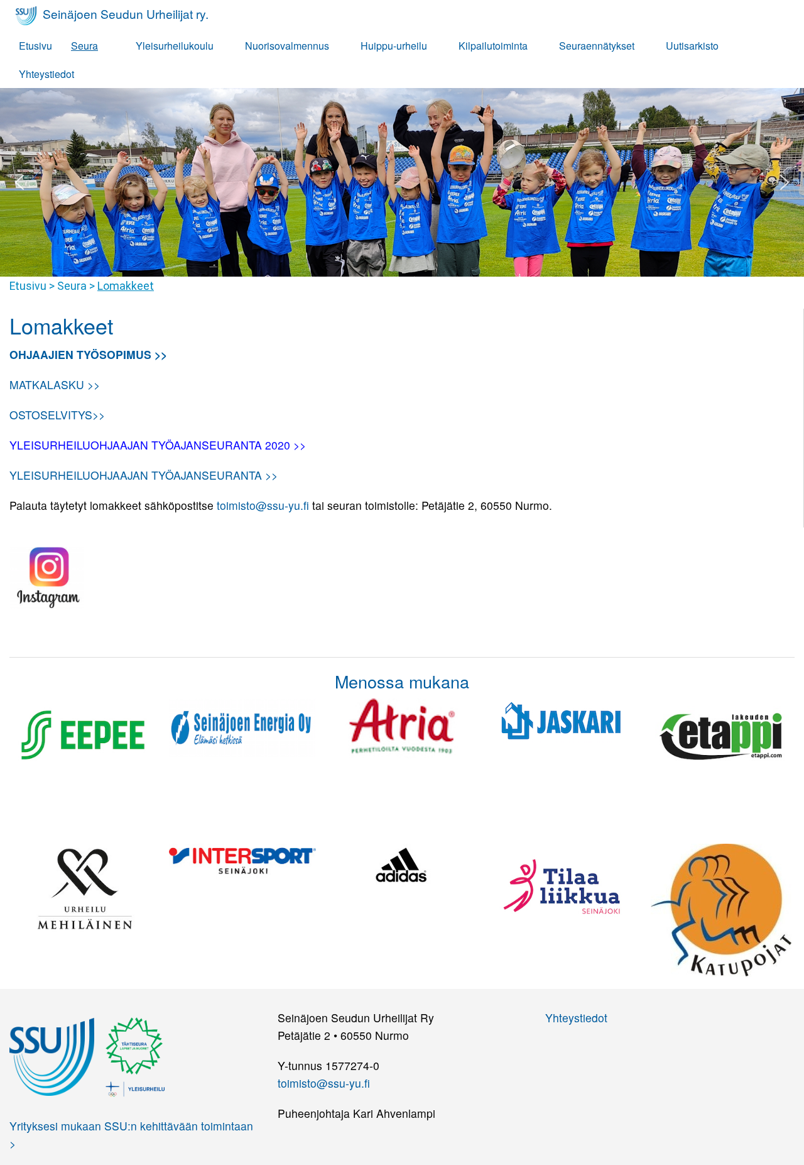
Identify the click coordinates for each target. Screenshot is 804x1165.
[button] (19, 182)
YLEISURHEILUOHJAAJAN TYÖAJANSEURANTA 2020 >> (157, 445)
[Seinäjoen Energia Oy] (242, 726)
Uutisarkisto (692, 45)
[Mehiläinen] (82, 886)
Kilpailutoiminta (493, 45)
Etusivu (35, 45)
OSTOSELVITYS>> (57, 414)
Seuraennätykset (596, 45)
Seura (84, 45)
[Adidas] (402, 863)
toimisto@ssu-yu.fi (263, 505)
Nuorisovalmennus (287, 45)
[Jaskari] (561, 719)
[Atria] (402, 726)
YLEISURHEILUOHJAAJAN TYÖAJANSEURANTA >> (143, 475)
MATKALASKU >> (54, 384)
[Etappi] (721, 734)
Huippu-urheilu (394, 45)
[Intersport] (242, 860)
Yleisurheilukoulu (175, 45)
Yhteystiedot (46, 74)
